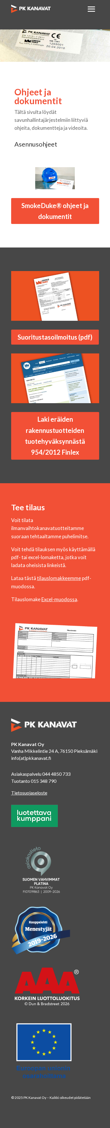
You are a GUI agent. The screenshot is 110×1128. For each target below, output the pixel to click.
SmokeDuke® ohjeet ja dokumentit (55, 211)
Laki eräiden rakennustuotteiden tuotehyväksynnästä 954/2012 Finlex (55, 435)
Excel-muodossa (59, 599)
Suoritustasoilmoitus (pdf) (55, 337)
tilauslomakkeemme (59, 578)
